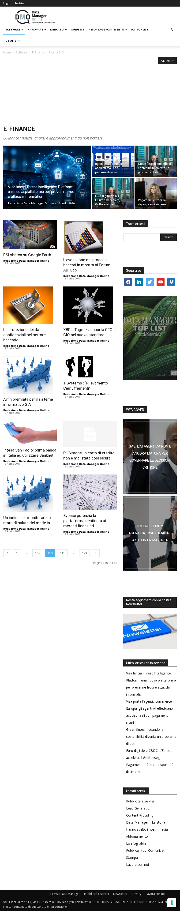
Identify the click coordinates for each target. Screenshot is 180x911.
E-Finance (38, 52)
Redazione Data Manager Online (31, 203)
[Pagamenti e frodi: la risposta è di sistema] (156, 193)
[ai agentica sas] (150, 456)
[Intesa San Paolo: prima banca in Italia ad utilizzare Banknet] (30, 432)
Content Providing (139, 815)
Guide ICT (77, 29)
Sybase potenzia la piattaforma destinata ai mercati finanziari (84, 520)
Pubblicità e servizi (140, 801)
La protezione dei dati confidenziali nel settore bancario (24, 334)
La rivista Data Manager (64, 894)
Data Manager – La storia (145, 822)
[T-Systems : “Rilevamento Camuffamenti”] (90, 366)
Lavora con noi (137, 864)
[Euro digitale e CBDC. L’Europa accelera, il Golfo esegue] (113, 193)
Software (12, 29)
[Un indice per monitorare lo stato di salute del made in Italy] (30, 493)
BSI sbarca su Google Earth (27, 254)
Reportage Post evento (106, 29)
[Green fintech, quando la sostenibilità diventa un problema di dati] (156, 161)
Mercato (57, 29)
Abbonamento (137, 836)
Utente (10, 40)
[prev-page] (7, 553)
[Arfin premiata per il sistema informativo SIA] (30, 375)
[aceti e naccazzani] (150, 533)
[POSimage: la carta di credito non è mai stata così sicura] (90, 434)
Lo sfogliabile (136, 843)
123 (84, 553)
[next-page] (96, 553)
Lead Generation (138, 808)
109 (37, 553)
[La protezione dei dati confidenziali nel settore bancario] (30, 305)
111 (62, 553)
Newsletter (120, 894)
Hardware (35, 29)
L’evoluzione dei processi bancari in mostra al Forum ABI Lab (86, 264)
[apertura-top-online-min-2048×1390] (150, 338)
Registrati (20, 3)
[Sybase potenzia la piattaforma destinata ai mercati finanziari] (90, 492)
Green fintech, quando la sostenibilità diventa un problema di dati (151, 736)
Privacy (136, 894)
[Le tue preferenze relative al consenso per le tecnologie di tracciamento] (171, 902)
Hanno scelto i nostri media (147, 829)
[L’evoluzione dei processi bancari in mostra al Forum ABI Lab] (90, 237)
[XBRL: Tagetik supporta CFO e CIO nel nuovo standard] (90, 305)
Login (6, 3)
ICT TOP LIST (140, 29)
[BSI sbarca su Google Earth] (30, 234)
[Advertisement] (90, 90)
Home (7, 52)
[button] (171, 29)
